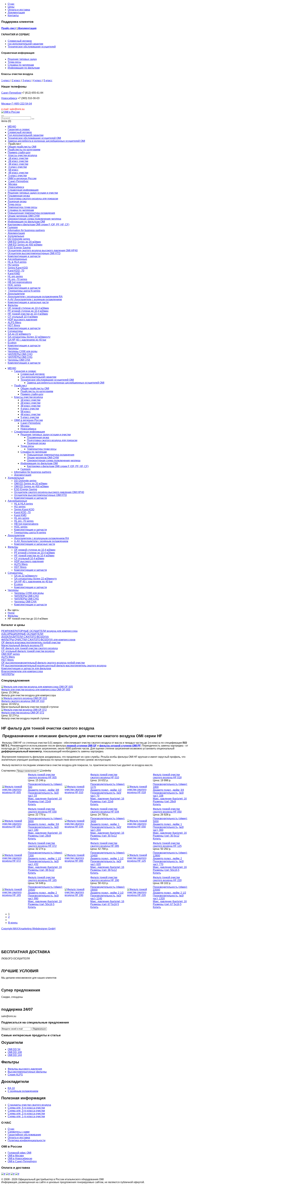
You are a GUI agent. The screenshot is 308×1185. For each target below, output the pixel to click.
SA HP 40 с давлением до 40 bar (33, 581)
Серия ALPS (15, 1074)
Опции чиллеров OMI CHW (43, 457)
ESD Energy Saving (25, 489)
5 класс (48, 80)
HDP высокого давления (29, 561)
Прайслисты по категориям (37, 391)
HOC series (20, 526)
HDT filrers (20, 567)
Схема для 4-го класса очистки (26, 1107)
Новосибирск (9, 98)
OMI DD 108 (15, 1052)
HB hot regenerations (26, 524)
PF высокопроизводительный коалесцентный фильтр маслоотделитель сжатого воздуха (53, 665)
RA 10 (11, 1088)
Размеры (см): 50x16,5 (166, 870)
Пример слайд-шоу (32, 394)
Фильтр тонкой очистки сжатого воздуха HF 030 (42, 810)
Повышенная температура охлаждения (50, 454)
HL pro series (21, 518)
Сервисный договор (20, 41)
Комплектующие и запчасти (30, 498)
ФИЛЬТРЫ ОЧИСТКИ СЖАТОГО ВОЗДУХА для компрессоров (38, 639)
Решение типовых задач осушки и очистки (46, 434)
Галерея (25, 469)
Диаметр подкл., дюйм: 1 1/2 (44, 858)
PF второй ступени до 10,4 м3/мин (34, 552)
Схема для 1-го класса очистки (26, 1116)
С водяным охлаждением (23, 1091)
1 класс (5, 80)
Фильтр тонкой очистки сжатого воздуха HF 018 (167, 776)
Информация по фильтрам (24, 67)
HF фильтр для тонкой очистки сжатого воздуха (29, 648)
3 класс (26, 80)
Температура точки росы (41, 449)
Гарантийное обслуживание (24, 1134)
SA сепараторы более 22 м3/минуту (35, 578)
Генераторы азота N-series (30, 532)
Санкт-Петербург (11, 92)
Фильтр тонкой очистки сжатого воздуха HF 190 (104, 879)
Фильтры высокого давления (25, 1068)
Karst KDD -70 (22, 512)
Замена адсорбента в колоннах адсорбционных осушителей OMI (65, 382)
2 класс (16, 80)
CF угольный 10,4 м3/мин (29, 558)
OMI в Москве (16, 1155)
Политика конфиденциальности (26, 1140)
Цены (11, 6)
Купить (32, 804)
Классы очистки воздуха (28, 397)
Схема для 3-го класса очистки (26, 1110)
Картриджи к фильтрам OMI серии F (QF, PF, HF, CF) (58, 466)
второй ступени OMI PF (126, 745)
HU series (20, 506)
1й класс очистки (30, 400)
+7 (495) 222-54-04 (21, 103)
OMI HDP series (10, 654)
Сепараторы (15, 573)
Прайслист (20, 385)
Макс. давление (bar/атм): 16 (45, 798)
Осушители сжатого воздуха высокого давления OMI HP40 (49, 492)
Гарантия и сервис (25, 371)
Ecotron (18, 584)
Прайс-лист (8, 28)
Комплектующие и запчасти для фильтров (26, 668)
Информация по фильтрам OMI (39, 463)
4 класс (37, 80)
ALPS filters (21, 564)
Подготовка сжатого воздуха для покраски (52, 440)
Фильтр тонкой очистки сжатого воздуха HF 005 (42, 776)
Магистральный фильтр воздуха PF (22, 645)
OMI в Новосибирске (20, 1158)
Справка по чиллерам (21, 65)
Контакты (13, 15)
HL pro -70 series (24, 521)
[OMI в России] (10, 112)
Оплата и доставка (19, 9)
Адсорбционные (17, 500)
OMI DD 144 (15, 1055)
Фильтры (13, 547)
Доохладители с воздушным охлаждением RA (41, 538)
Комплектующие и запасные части (34, 544)
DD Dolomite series (25, 480)
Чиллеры (13, 590)
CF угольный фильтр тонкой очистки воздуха (28, 651)
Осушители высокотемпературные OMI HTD (40, 495)
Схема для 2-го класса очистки (26, 1113)
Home (11, 613)
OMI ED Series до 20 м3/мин (30, 483)
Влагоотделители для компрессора (22, 671)
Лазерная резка (36, 443)
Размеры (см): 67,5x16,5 (104, 904)
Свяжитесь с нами (19, 1131)
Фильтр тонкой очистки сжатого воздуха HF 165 (42, 879)
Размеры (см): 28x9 (164, 801)
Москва (16, 103)
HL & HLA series (23, 503)
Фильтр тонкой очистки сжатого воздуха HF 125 (167, 844)
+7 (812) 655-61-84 (32, 92)
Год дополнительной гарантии (38, 377)
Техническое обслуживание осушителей (32, 46)
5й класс (26, 411)
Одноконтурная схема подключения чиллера (53, 460)
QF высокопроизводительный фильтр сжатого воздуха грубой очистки (43, 662)
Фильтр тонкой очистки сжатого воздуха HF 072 (42, 844)
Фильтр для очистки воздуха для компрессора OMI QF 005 (35, 689)
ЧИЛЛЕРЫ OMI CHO (26, 596)
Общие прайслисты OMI (35, 388)
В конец (12, 922)
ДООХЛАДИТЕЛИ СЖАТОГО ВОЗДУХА (25, 636)
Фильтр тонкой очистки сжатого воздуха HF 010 (104, 776)
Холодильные (16, 477)
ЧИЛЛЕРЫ (7, 674)
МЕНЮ (12, 368)
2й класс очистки (30, 403)
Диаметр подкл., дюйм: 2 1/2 (107, 892)
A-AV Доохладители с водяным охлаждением (41, 541)
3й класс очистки (30, 405)
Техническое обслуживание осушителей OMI (47, 379)
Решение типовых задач (22, 59)
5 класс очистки (30, 417)
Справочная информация (29, 431)
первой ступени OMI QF (81, 745)
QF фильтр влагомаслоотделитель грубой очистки (30, 642)
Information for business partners (32, 472)
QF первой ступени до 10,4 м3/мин (34, 549)
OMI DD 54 (14, 1049)
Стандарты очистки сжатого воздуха (29, 1105)
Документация (16, 12)
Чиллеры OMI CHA (25, 601)
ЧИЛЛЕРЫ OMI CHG (26, 598)
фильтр (104, 745)
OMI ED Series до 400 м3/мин (31, 486)
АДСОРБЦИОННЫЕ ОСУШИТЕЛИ (22, 634)
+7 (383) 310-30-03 (28, 98)
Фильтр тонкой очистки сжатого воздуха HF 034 (104, 810)
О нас (11, 4)
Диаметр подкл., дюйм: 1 (104, 824)
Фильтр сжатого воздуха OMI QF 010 (22, 701)
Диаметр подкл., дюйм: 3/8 (43, 790)
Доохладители (16, 535)
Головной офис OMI (19, 1152)
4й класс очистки (30, 414)
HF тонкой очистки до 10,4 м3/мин (34, 555)
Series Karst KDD (24, 509)
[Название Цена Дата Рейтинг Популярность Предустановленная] (28, 770)
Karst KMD (20, 515)
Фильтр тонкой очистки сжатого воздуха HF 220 (167, 879)
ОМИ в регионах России (28, 420)
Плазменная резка (38, 437)
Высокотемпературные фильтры (27, 1071)
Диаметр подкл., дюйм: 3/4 (168, 790)
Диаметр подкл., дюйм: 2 (167, 858)
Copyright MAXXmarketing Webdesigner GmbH (28, 928)
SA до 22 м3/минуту (25, 575)
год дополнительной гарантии (25, 43)
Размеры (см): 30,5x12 (103, 835)
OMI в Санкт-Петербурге (22, 1161)
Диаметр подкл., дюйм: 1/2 (105, 790)
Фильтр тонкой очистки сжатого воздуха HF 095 (104, 844)
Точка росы (14, 62)
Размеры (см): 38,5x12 (41, 870)
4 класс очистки (30, 408)
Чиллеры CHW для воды (29, 593)
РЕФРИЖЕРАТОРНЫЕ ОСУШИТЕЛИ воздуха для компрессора (39, 631)
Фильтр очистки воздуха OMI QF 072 (22, 712)
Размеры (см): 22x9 (39, 801)
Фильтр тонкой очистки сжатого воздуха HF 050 (167, 810)
